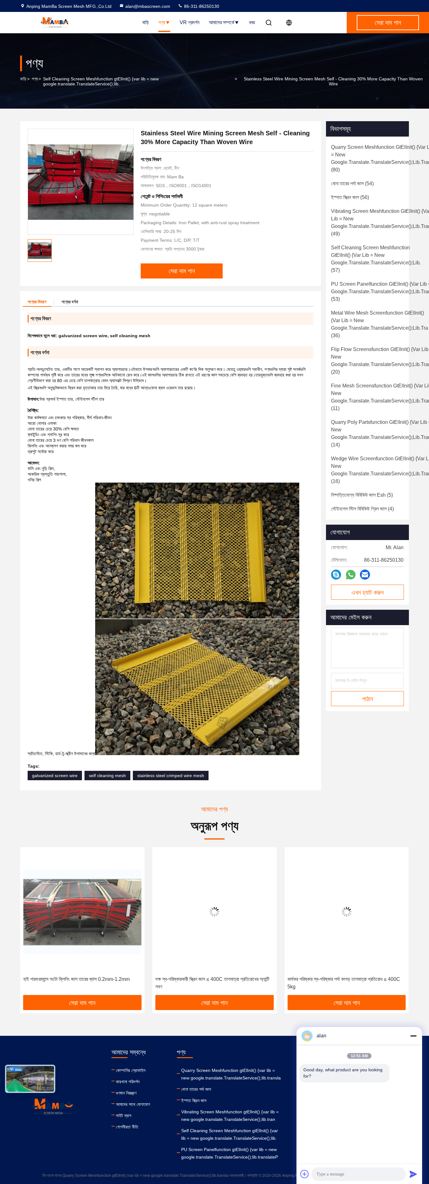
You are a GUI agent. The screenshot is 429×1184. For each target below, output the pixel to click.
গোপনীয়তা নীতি (127, 1126)
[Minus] (413, 1036)
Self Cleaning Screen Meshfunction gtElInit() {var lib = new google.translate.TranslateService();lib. (101, 81)
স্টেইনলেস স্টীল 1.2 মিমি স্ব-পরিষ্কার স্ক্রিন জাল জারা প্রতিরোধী (339, 979)
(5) (362, 495)
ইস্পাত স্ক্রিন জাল (193, 1100)
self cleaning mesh (107, 775)
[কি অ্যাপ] (350, 574)
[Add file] (304, 1174)
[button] (31, 923)
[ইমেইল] (365, 574)
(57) (376, 259)
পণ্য (161, 22)
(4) (362, 508)
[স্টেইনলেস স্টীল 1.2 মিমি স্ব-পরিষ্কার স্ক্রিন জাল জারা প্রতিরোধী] (346, 911)
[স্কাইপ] (336, 574)
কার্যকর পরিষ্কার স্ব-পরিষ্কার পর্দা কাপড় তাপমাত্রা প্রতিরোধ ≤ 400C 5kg (211, 982)
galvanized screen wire (55, 775)
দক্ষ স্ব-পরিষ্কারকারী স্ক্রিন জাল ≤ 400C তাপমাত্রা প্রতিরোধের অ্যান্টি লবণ (80, 982)
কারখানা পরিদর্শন (127, 1081)
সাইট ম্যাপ (123, 1115)
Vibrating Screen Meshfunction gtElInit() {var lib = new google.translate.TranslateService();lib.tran (230, 1115)
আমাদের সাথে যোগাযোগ (133, 1104)
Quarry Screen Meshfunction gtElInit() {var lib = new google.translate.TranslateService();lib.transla (231, 1074)
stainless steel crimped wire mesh (170, 775)
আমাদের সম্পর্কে (221, 22)
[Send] (413, 1174)
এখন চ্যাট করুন (367, 592)
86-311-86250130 (201, 6)
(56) (350, 197)
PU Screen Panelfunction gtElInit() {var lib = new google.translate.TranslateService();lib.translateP (229, 1153)
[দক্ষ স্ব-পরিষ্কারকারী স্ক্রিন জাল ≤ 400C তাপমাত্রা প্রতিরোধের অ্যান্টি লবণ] (82, 911)
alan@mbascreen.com (147, 6)
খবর (252, 22)
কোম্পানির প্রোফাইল (130, 1070)
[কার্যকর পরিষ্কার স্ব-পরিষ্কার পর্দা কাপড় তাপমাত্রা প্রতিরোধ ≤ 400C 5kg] (214, 911)
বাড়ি (145, 22)
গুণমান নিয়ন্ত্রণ (126, 1092)
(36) (379, 324)
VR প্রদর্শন (189, 22)
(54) (352, 183)
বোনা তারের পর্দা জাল (196, 1089)
